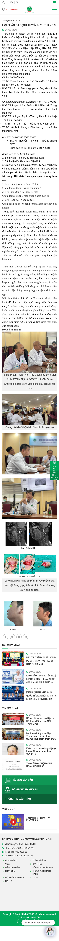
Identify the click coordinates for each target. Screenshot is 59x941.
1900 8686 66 (20, 852)
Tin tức (17, 20)
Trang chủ (7, 20)
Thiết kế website (25, 917)
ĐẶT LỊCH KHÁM (12, 867)
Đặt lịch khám (54, 467)
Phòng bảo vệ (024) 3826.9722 (19, 848)
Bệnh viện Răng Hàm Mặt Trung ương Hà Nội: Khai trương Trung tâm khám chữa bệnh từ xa (41, 736)
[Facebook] (5, 636)
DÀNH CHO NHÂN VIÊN (24, 789)
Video (7, 864)
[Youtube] (19, 636)
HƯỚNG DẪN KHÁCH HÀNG (42, 872)
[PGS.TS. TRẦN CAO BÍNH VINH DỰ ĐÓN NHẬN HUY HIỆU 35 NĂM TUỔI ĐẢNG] (13, 658)
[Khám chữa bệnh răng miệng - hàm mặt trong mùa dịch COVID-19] (13, 749)
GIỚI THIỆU (37, 864)
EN (11, 2)
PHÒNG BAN (10, 871)
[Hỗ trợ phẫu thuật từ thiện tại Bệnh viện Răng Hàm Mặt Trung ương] (13, 719)
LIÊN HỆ (8, 881)
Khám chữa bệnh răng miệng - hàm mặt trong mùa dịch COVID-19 (41, 751)
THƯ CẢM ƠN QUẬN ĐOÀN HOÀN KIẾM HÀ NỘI (39, 764)
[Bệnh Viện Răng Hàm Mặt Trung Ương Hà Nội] (29, 9)
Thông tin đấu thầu (18, 798)
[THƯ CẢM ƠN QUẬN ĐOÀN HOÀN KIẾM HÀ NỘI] (13, 764)
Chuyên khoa (10, 860)
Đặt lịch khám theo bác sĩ (54, 477)
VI (17, 2)
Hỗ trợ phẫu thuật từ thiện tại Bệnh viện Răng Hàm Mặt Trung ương (40, 721)
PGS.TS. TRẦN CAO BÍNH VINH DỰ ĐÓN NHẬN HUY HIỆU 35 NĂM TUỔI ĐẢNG (41, 660)
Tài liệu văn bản (22, 780)
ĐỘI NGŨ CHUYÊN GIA (14, 877)
